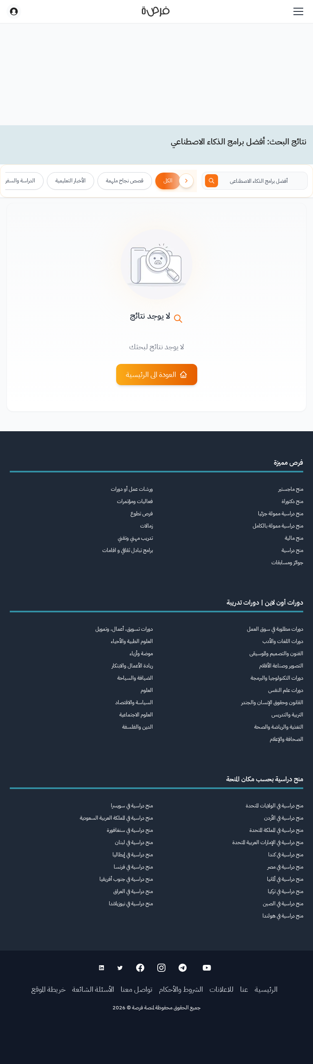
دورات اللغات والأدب (282, 641)
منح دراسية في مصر (285, 867)
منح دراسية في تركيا (285, 891)
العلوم (147, 690)
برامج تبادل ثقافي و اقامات (127, 550)
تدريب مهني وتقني (135, 538)
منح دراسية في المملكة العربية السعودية (116, 818)
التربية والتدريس (287, 714)
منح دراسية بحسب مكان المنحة (264, 779)
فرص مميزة (288, 463)
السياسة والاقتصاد (134, 702)
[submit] (211, 180)
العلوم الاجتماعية (136, 714)
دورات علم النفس (285, 690)
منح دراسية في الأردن (283, 818)
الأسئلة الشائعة (93, 989)
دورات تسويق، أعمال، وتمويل (124, 629)
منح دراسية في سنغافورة (130, 830)
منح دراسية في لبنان (134, 842)
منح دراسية (292, 550)
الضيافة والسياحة (135, 678)
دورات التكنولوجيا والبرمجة (277, 678)
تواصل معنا (136, 989)
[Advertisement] (156, 1045)
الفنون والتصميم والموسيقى (276, 653)
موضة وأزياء (141, 653)
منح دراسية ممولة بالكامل (278, 526)
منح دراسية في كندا (285, 854)
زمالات (146, 526)
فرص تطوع (141, 513)
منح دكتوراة (292, 501)
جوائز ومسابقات (287, 562)
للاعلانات (221, 989)
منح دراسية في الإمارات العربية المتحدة (267, 842)
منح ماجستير (290, 489)
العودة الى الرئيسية (151, 374)
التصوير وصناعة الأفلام (281, 665)
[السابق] (186, 180)
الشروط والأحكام (181, 989)
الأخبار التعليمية (70, 180)
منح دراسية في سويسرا (132, 805)
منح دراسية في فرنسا (133, 867)
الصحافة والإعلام (286, 739)
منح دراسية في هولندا (282, 916)
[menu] (298, 11)
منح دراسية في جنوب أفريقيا (126, 879)
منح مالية (294, 538)
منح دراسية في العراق (133, 891)
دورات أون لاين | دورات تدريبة (265, 602)
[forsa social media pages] (206, 967)
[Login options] (14, 11)
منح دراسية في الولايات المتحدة (274, 805)
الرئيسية (266, 989)
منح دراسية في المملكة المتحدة (276, 830)
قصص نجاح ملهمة (124, 180)
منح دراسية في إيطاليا (132, 854)
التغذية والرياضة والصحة (278, 727)
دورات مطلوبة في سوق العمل (275, 629)
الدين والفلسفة (137, 727)
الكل (167, 180)
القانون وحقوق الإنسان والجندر (272, 702)
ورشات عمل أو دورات (132, 489)
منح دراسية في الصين (283, 903)
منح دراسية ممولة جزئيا (280, 513)
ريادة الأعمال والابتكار (132, 665)
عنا (244, 989)
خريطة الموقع (48, 989)
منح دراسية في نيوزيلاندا (131, 903)
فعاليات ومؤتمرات (135, 501)
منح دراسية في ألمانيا (285, 879)
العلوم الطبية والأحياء (132, 641)
